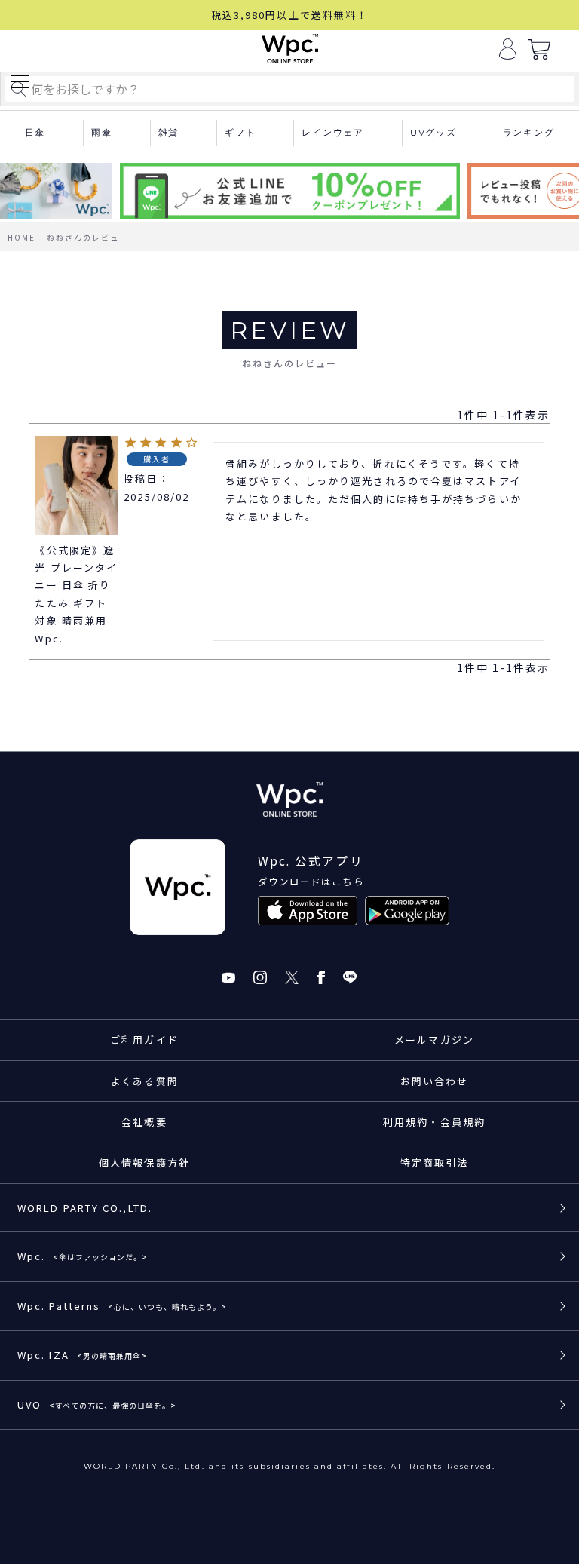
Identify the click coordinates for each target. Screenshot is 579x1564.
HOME (21, 237)
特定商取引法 (434, 1162)
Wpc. (82, 1256)
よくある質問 (144, 1081)
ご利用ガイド (144, 1039)
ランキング (529, 132)
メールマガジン (434, 1039)
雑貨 (168, 132)
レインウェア (333, 132)
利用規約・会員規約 (434, 1122)
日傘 (35, 132)
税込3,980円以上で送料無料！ (290, 15)
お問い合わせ (434, 1081)
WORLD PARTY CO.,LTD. (84, 1208)
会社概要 (144, 1122)
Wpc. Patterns (122, 1306)
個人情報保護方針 (144, 1162)
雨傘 (101, 132)
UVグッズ (433, 132)
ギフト (240, 132)
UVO (96, 1404)
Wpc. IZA (82, 1355)
